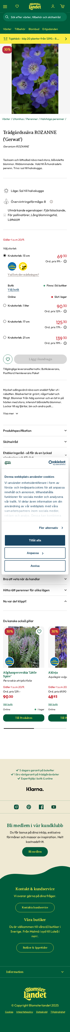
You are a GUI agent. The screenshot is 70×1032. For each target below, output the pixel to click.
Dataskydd (41, 1011)
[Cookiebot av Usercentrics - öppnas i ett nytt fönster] (49, 462)
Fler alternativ (48, 527)
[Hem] (35, 6)
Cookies (9, 1011)
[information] (65, 261)
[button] (35, 430)
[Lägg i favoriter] (7, 359)
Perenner (32, 119)
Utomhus (18, 119)
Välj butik (13, 289)
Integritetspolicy (24, 1011)
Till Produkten (29, 718)
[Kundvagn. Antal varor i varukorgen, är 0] (62, 6)
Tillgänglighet (58, 1011)
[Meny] (5, 6)
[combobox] (38, 17)
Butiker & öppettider (35, 947)
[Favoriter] (17, 6)
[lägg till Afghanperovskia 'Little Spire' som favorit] (39, 631)
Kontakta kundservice (35, 907)
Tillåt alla (35, 540)
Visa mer (8, 413)
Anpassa (33, 553)
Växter (6, 119)
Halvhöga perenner (52, 119)
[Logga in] (53, 6)
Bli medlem (35, 851)
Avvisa (35, 565)
